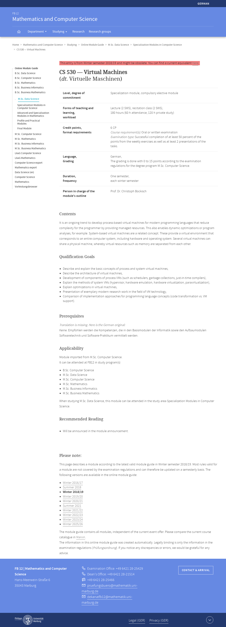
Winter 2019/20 (73, 497)
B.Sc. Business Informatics (29, 87)
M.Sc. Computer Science (28, 134)
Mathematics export (26, 167)
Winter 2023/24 (73, 520)
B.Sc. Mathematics (25, 83)
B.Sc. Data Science (25, 73)
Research (78, 32)
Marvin (80, 537)
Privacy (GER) (158, 620)
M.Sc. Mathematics (25, 139)
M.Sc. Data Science (118, 45)
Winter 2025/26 (73, 524)
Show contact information (209, 619)
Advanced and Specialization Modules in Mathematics (33, 114)
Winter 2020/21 (73, 501)
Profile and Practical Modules (28, 122)
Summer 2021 (72, 506)
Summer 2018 (72, 487)
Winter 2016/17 (73, 483)
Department (36, 32)
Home (15, 45)
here (195, 63)
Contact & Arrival (196, 570)
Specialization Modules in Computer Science (157, 45)
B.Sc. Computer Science (28, 78)
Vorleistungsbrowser (26, 186)
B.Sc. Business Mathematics (30, 92)
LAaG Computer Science (28, 153)
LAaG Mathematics (25, 158)
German (203, 4)
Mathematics (22, 182)
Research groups (100, 32)
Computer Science (25, 177)
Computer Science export (28, 162)
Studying (58, 32)
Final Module (24, 128)
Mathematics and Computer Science (43, 45)
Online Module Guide (92, 45)
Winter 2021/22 (73, 510)
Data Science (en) (24, 172)
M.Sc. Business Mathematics (30, 148)
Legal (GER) (137, 620)
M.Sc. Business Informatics (29, 143)
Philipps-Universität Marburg (29, 620)
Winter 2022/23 (73, 515)
